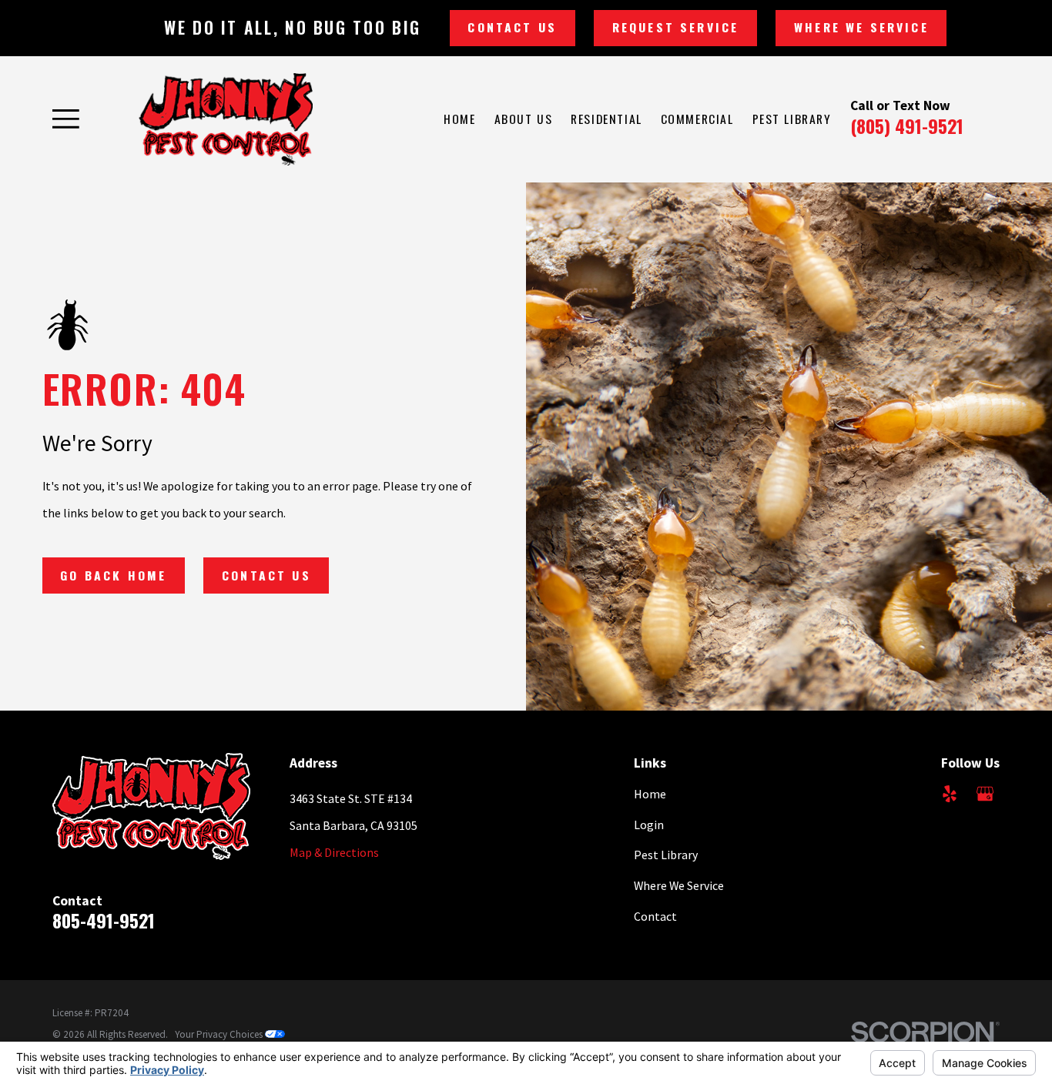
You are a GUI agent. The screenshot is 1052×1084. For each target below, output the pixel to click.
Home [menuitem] (459, 118)
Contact (655, 916)
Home (650, 793)
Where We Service (861, 27)
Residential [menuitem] (606, 118)
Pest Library (666, 854)
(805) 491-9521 (906, 125)
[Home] (226, 119)
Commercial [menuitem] (697, 118)
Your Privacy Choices (220, 1034)
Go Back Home (113, 575)
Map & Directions (334, 852)
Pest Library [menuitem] (792, 118)
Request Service (675, 27)
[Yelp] (949, 793)
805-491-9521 (103, 920)
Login (649, 824)
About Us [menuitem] (523, 118)
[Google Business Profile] (985, 793)
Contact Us (512, 27)
